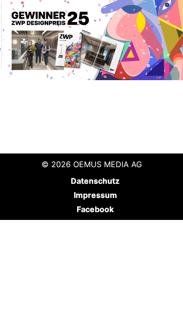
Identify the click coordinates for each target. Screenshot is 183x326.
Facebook (95, 209)
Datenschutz (95, 181)
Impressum (95, 195)
